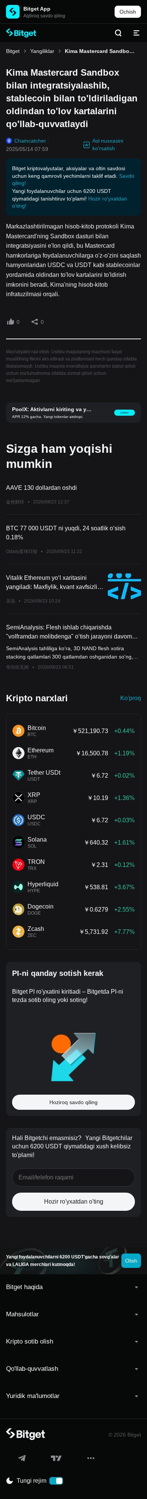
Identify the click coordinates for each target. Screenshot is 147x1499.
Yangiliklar (42, 51)
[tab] (73, 1287)
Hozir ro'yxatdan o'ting (73, 1201)
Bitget (13, 51)
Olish (131, 1261)
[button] (73, 1287)
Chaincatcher (30, 141)
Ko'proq (130, 698)
